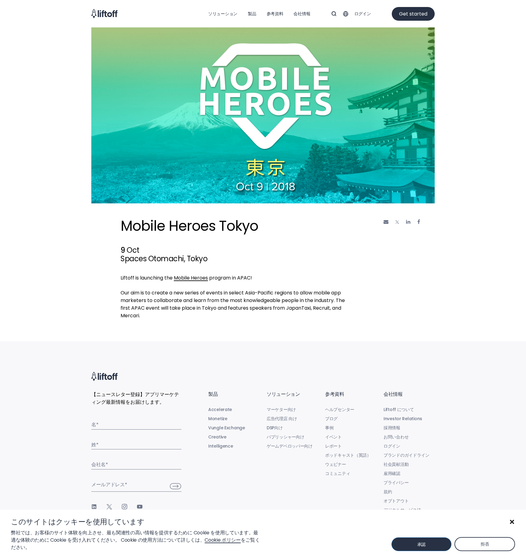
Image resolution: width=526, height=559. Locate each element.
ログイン (362, 14)
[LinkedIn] (94, 506)
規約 (388, 492)
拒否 (485, 544)
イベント (333, 437)
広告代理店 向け (282, 419)
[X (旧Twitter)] (109, 506)
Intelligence (220, 446)
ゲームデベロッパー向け (290, 446)
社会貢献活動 (396, 464)
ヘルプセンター (339, 409)
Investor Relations (403, 419)
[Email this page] (386, 221)
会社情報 (301, 14)
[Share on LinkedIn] (408, 221)
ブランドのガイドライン (407, 455)
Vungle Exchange (226, 428)
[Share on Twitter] (397, 222)
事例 (329, 428)
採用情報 (392, 428)
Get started (413, 13)
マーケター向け (281, 409)
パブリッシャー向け (285, 437)
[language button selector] (345, 13)
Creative (217, 437)
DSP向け (275, 428)
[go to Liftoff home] (104, 13)
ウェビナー (335, 464)
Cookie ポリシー (222, 539)
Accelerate (220, 409)
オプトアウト (396, 501)
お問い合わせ (396, 437)
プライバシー (396, 483)
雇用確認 (392, 473)
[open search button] (334, 13)
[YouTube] (139, 506)
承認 (421, 544)
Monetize (217, 419)
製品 (252, 14)
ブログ (331, 419)
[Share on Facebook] (418, 221)
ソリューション (222, 14)
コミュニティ (337, 473)
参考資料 (275, 14)
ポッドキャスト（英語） (348, 455)
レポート (333, 446)
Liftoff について (399, 409)
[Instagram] (124, 506)
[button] (512, 522)
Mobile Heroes (191, 277)
